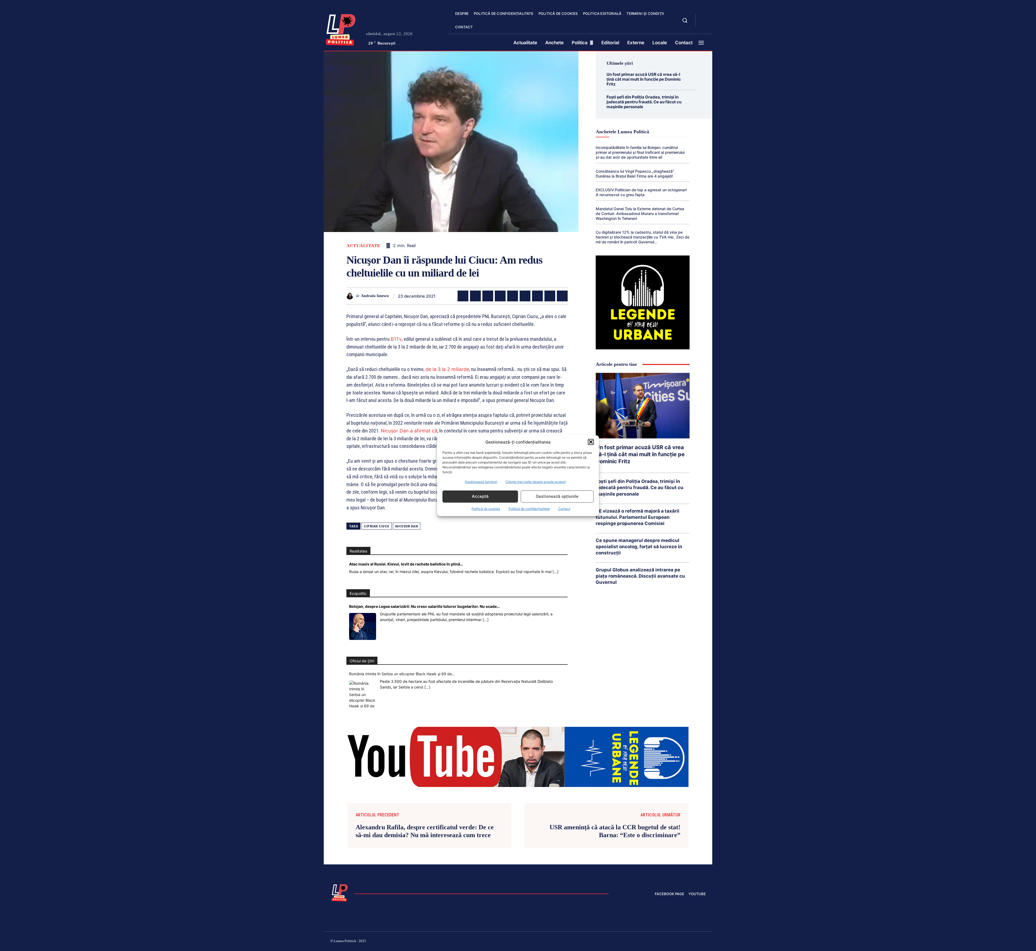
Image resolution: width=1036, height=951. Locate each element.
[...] (555, 571)
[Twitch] (665, 942)
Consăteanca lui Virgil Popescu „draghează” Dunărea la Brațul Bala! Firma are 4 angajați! (635, 173)
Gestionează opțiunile (557, 496)
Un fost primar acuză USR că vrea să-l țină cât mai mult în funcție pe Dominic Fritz (643, 79)
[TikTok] (652, 942)
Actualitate (363, 245)
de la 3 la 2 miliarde (447, 369)
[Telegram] (549, 296)
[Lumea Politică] (340, 28)
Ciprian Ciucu (376, 526)
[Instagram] (639, 942)
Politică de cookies (486, 509)
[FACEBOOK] (704, 17)
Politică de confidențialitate (529, 509)
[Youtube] (703, 942)
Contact (564, 509)
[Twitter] (475, 296)
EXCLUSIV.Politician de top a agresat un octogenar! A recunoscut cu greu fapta (641, 192)
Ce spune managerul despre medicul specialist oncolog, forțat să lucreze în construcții (639, 546)
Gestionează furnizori (481, 482)
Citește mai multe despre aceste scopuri (536, 482)
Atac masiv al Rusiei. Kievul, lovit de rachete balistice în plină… (406, 564)
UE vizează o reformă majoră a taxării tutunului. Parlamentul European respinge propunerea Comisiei (637, 517)
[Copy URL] (562, 296)
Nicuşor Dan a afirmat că (409, 431)
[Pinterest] (487, 296)
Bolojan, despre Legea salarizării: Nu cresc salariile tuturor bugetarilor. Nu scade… (424, 606)
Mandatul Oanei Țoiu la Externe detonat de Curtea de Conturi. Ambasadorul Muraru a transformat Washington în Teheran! (640, 213)
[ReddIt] (525, 296)
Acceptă (480, 496)
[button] (591, 442)
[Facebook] (463, 296)
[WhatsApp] (500, 296)
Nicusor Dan (406, 526)
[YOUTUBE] (704, 24)
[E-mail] (537, 296)
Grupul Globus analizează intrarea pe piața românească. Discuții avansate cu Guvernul (640, 576)
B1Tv (396, 339)
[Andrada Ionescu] (351, 296)
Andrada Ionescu (375, 296)
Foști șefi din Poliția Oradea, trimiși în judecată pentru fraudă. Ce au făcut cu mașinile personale (643, 101)
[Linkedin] (512, 296)
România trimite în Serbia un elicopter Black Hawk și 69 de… (402, 674)
